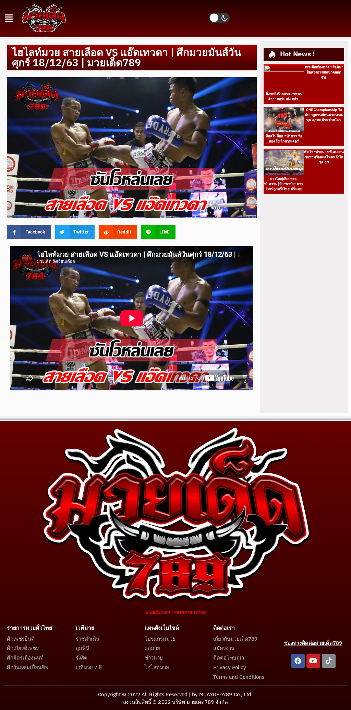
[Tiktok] (329, 661)
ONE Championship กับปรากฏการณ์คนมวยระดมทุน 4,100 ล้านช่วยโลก (324, 115)
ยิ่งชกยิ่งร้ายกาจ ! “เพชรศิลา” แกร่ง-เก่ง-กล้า (284, 96)
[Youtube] (313, 661)
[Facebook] (298, 661)
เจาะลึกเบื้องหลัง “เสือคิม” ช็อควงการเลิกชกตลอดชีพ (324, 72)
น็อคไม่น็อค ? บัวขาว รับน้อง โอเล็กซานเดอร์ (284, 139)
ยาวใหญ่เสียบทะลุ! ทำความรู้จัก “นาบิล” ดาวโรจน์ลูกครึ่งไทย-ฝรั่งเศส (283, 184)
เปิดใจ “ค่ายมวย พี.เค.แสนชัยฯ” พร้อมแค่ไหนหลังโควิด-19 (324, 157)
